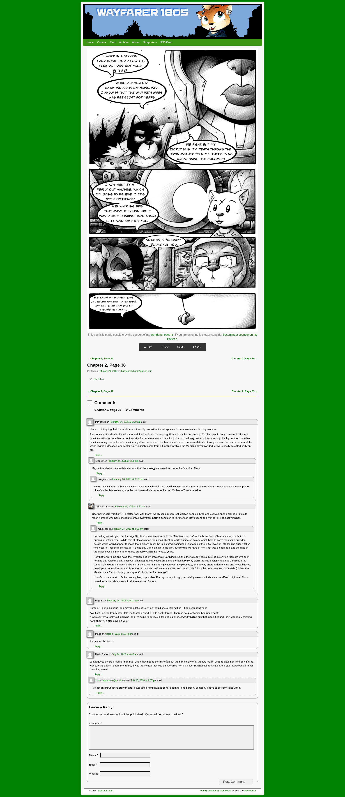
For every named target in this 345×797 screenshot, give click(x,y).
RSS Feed (166, 42)
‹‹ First (148, 347)
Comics (101, 42)
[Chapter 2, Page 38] (172, 330)
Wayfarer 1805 (105, 790)
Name (93, 755)
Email (93, 764)
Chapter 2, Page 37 (100, 358)
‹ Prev (164, 347)
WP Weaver (250, 790)
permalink (99, 379)
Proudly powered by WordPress (215, 790)
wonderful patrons (162, 334)
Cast (113, 42)
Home (90, 42)
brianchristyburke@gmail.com (136, 371)
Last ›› (197, 347)
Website (93, 773)
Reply (98, 455)
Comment (95, 723)
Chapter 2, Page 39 (245, 358)
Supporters (150, 42)
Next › (181, 347)
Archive (123, 42)
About (136, 42)
